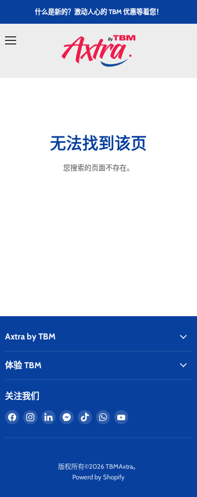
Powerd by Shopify (98, 477)
